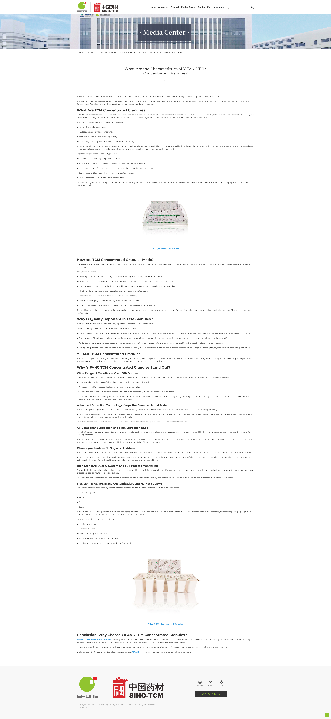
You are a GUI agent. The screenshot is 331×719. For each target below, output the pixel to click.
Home (153, 7)
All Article (92, 52)
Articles (104, 52)
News (113, 52)
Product (174, 7)
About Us (163, 7)
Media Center (188, 7)
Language (218, 7)
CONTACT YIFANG (211, 694)
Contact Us (204, 7)
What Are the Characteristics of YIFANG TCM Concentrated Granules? (151, 52)
